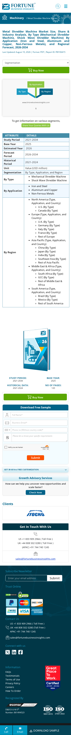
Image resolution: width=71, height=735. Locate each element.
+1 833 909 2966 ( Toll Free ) (37, 539)
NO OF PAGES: (53, 385)
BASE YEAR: (53, 378)
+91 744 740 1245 (26, 631)
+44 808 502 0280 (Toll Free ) (29, 627)
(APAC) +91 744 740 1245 (35, 547)
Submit (35, 458)
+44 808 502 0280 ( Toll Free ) (37, 543)
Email (20, 731)
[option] (35, 513)
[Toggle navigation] (65, 6)
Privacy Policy (12, 683)
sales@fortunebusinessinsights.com (35, 558)
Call (6, 731)
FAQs (8, 671)
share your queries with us (35, 125)
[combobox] (7, 430)
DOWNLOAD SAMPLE (46, 730)
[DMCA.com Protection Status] (11, 593)
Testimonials (12, 675)
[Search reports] (57, 6)
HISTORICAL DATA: (18, 385)
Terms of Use (12, 679)
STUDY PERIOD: (18, 378)
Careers (9, 687)
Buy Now (38, 70)
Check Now (35, 492)
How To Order (13, 690)
